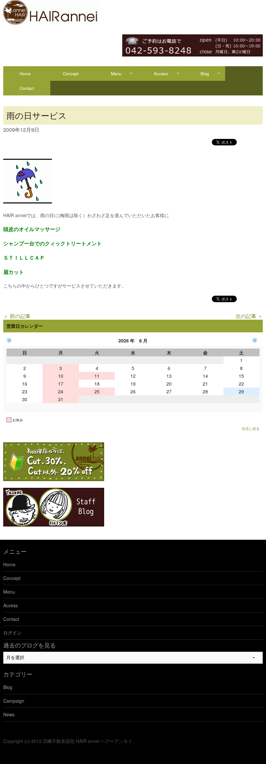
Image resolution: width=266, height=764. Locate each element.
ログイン (12, 632)
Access (161, 73)
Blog (204, 73)
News (9, 714)
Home (24, 73)
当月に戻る (251, 428)
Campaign (13, 700)
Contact (26, 88)
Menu (116, 73)
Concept (71, 73)
